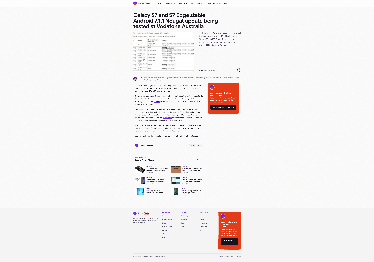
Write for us (203, 223)
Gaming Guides (170, 3)
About (232, 256)
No (201, 145)
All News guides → (197, 159)
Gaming (159, 3)
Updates (141, 10)
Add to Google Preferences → (223, 107)
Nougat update (193, 136)
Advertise (203, 230)
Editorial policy (204, 227)
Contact (202, 219)
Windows (184, 219)
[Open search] (233, 3)
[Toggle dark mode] (238, 3)
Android (199, 3)
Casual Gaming (183, 3)
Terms (227, 256)
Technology (217, 3)
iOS (209, 3)
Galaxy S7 (147, 91)
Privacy (221, 256)
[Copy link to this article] (239, 70)
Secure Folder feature (162, 136)
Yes (193, 145)
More (225, 3)
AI (205, 3)
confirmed (156, 96)
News (192, 3)
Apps (182, 227)
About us (202, 216)
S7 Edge (157, 102)
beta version (167, 118)
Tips (182, 223)
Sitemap (238, 256)
